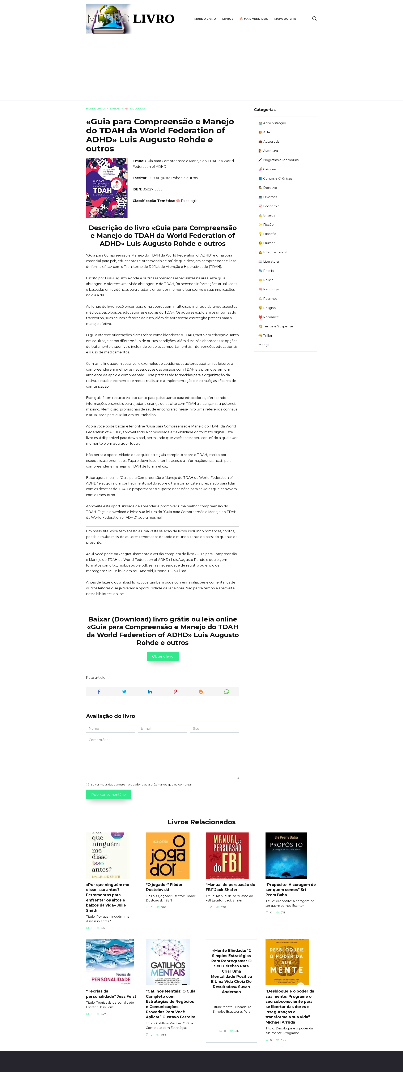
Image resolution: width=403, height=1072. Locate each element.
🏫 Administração (272, 123)
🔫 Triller (265, 335)
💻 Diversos (267, 197)
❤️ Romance (268, 317)
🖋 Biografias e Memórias (278, 160)
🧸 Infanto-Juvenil (272, 252)
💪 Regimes (267, 299)
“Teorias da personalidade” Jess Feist (111, 994)
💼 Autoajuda (269, 141)
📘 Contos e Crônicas (275, 178)
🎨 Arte (264, 132)
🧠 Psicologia (187, 201)
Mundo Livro (205, 18)
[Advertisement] (201, 65)
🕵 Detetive (267, 188)
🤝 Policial (266, 280)
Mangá (264, 345)
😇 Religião (267, 308)
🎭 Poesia (266, 271)
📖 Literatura (268, 261)
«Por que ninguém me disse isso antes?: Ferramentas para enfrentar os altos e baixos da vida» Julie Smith (107, 897)
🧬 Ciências (267, 169)
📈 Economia (268, 206)
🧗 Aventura (268, 151)
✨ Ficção (266, 225)
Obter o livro (162, 656)
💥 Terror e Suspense (275, 326)
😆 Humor (266, 243)
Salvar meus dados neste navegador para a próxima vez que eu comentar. (141, 784)
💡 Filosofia (267, 234)
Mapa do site (285, 18)
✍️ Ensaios (266, 215)
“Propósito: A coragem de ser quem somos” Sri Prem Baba (291, 889)
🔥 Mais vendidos (254, 18)
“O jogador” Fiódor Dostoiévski (164, 887)
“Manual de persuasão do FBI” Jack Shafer (230, 887)
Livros (227, 18)
